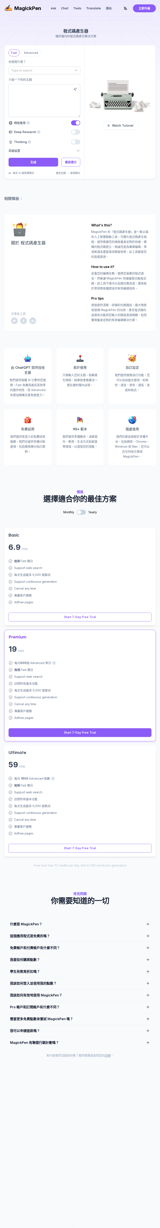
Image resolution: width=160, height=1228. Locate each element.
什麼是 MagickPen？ (26, 924)
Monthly (68, 512)
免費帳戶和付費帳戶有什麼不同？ (35, 948)
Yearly (92, 512)
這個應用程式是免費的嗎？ (30, 936)
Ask (53, 8)
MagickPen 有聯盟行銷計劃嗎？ (34, 1042)
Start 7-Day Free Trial (80, 617)
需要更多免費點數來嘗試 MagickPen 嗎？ (41, 1019)
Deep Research (24, 132)
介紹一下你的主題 (20, 79)
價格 (109, 8)
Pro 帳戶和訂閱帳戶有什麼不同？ (35, 1007)
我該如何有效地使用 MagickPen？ (36, 995)
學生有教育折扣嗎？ (25, 971)
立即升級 (144, 8)
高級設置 (14, 150)
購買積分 (71, 162)
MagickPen (27, 8)
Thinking (20, 142)
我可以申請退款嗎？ (25, 1031)
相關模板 (11, 198)
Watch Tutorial (122, 125)
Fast (14, 51)
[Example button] (75, 89)
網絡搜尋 (22, 123)
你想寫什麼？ (17, 61)
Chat (64, 8)
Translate (93, 8)
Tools (77, 8)
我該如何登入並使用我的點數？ (33, 983)
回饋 (108, 1055)
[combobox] (44, 70)
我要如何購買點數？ (25, 960)
